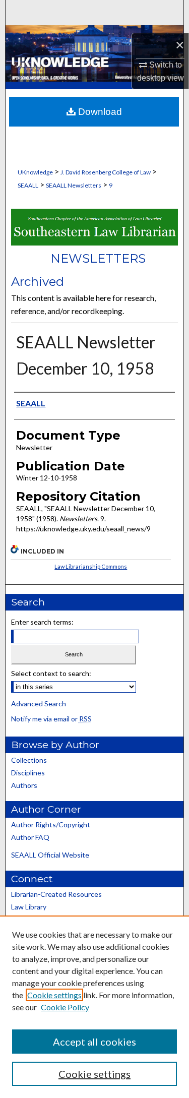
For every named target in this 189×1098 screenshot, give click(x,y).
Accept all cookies (94, 1041)
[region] (94, 1007)
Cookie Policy (65, 1007)
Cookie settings (54, 995)
